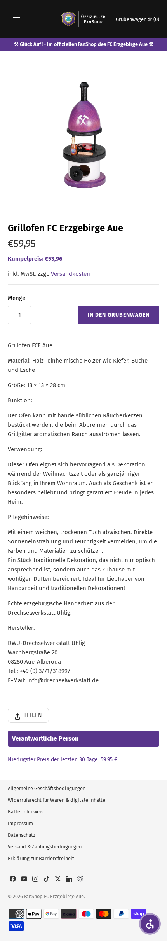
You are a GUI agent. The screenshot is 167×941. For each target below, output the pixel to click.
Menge (16, 297)
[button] (150, 924)
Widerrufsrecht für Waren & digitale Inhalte (56, 800)
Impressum (20, 823)
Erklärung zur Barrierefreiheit (41, 858)
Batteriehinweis (25, 812)
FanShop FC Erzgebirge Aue (54, 896)
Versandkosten (70, 273)
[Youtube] (24, 879)
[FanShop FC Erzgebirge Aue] (83, 19)
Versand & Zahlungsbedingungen (45, 847)
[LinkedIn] (69, 879)
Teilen (33, 715)
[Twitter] (58, 879)
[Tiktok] (46, 879)
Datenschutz (21, 835)
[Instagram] (35, 879)
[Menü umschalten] (16, 19)
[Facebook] (13, 879)
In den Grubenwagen (119, 315)
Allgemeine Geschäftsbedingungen (46, 788)
